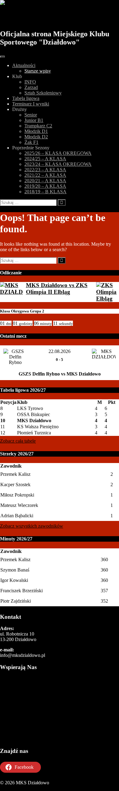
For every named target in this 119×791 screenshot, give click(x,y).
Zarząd (31, 87)
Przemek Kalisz (15, 474)
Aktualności (23, 65)
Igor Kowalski (14, 580)
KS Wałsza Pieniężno (38, 426)
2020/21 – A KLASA (45, 180)
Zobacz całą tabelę (18, 441)
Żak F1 (31, 142)
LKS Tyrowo (30, 408)
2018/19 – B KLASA (45, 191)
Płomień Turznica (34, 432)
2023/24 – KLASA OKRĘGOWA (58, 164)
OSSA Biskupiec (33, 414)
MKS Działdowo (34, 17)
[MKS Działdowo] (11, 288)
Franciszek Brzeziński (21, 590)
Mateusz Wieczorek (19, 505)
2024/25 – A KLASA (45, 158)
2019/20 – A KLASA (45, 186)
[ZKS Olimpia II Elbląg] (107, 292)
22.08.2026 (59, 351)
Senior (30, 114)
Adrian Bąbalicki (16, 515)
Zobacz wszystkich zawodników (31, 526)
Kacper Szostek (15, 484)
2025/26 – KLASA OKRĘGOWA (58, 153)
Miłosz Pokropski (17, 494)
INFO (30, 81)
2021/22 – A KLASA (45, 175)
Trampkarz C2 (38, 125)
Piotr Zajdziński (15, 601)
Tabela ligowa (25, 98)
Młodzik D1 (36, 131)
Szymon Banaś (14, 569)
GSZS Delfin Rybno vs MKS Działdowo (60, 373)
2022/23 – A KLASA (45, 169)
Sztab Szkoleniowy (43, 92)
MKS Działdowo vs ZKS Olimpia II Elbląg (57, 288)
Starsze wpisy (37, 70)
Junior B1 (33, 120)
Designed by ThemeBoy (23, 788)
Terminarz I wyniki (30, 103)
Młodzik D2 (36, 136)
